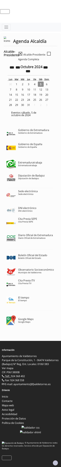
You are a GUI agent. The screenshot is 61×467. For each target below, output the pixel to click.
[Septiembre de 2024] (18, 67)
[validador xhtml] (30, 432)
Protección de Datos (14, 418)
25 (34, 99)
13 (46, 89)
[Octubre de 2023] (12, 67)
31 (28, 105)
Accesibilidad (9, 414)
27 (46, 99)
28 (10, 105)
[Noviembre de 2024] (28, 71)
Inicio (5, 396)
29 (16, 105)
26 (40, 99)
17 (28, 94)
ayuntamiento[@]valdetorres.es (32, 384)
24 (28, 99)
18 (34, 94)
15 (16, 94)
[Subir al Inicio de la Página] (55, 462)
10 (28, 89)
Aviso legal (8, 409)
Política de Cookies (13, 423)
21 (10, 99)
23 (22, 99)
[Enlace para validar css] (31, 427)
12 (40, 89)
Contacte (7, 401)
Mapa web (8, 405)
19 (40, 94)
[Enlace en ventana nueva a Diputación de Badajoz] (13, 442)
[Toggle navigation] (6, 27)
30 (22, 105)
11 (34, 89)
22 (16, 99)
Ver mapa (7, 368)
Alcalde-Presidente (31, 54)
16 (22, 94)
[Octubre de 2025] (45, 67)
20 (46, 94)
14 (10, 94)
